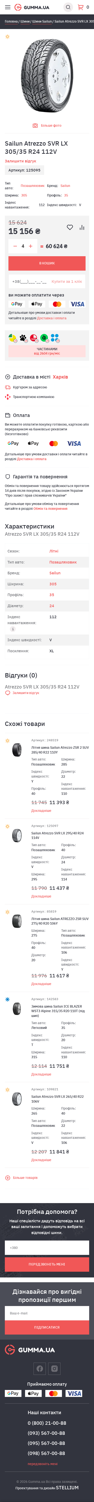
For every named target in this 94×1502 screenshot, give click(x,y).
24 (51, 605)
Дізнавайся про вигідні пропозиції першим (47, 1295)
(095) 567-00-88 (46, 1443)
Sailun (65, 186)
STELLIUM (67, 1487)
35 (66, 195)
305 (24, 195)
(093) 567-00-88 (46, 1433)
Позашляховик (33, 186)
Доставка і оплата (52, 318)
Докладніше (41, 810)
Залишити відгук (20, 161)
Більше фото (51, 125)
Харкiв (60, 377)
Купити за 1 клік (67, 281)
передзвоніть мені (47, 1264)
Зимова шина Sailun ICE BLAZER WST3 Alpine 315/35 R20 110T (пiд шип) (58, 1011)
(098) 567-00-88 (46, 1453)
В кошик (47, 263)
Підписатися (47, 1327)
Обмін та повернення (50, 508)
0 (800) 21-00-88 (47, 1423)
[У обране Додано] (70, 227)
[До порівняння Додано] (82, 227)
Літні (53, 551)
